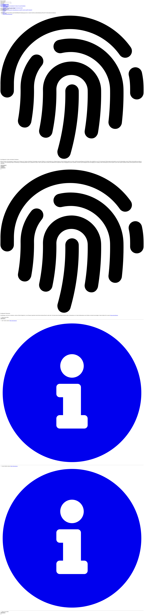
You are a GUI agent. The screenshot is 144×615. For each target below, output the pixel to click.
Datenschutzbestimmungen (7, 14)
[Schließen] (0, 169)
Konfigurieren (3, 167)
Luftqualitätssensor (15, 9)
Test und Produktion (21, 5)
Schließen (2, 166)
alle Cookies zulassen (5, 320)
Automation (12, 5)
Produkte (4, 8)
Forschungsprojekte (19, 7)
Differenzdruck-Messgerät (7, 9)
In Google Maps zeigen (4, 4)
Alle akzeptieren (3, 165)
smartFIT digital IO (28, 9)
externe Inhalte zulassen (6, 466)
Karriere (4, 10)
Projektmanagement (6, 5)
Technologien (5, 6)
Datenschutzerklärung (114, 315)
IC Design (16, 5)
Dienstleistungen (6, 4)
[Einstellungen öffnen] (0, 614)
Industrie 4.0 (9, 7)
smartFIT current (22, 9)
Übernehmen (3, 318)
